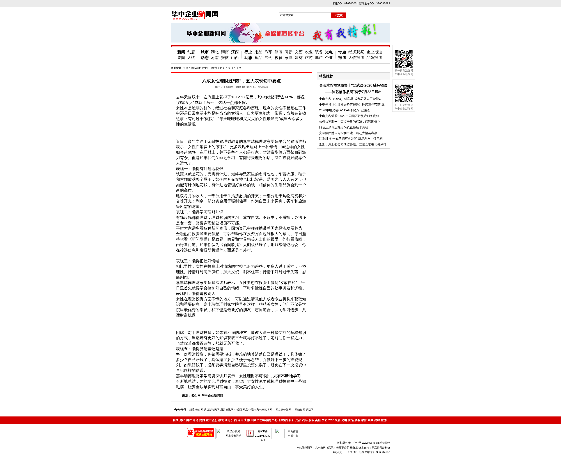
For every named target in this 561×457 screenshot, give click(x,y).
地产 (319, 57)
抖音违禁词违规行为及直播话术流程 (343, 127)
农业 (309, 52)
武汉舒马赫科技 (381, 447)
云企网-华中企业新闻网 (207, 395)
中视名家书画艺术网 (260, 409)
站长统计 (385, 442)
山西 (235, 57)
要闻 (181, 57)
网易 (245, 409)
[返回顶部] (550, 441)
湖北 (215, 52)
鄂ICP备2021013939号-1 (262, 436)
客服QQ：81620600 (345, 452)
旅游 (309, 57)
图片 (189, 420)
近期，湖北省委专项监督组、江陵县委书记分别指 (353, 144)
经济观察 (356, 52)
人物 (191, 57)
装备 (319, 52)
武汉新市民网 (212, 409)
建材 (299, 57)
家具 (289, 57)
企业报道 (374, 52)
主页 (185, 67)
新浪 (192, 409)
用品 (258, 52)
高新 (289, 52)
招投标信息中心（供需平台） (208, 67)
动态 (191, 52)
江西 (235, 52)
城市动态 (211, 420)
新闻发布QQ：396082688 (374, 452)
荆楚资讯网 (226, 409)
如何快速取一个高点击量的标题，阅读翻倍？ (349, 121)
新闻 (181, 52)
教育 (278, 57)
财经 (182, 420)
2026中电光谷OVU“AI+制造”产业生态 (344, 110)
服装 (278, 52)
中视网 (238, 409)
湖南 (225, 52)
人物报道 (356, 57)
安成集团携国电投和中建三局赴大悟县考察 (348, 133)
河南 (215, 57)
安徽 (225, 57)
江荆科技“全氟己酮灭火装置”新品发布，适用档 (351, 138)
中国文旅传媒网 (282, 409)
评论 (195, 420)
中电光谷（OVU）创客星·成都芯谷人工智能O (350, 99)
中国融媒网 (298, 409)
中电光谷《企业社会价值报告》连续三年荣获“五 (352, 104)
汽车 (268, 52)
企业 (329, 57)
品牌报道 (374, 57)
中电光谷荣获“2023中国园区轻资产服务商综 (349, 116)
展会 (268, 57)
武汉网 (310, 409)
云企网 (199, 409)
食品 (258, 57)
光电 (329, 52)
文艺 (299, 52)
